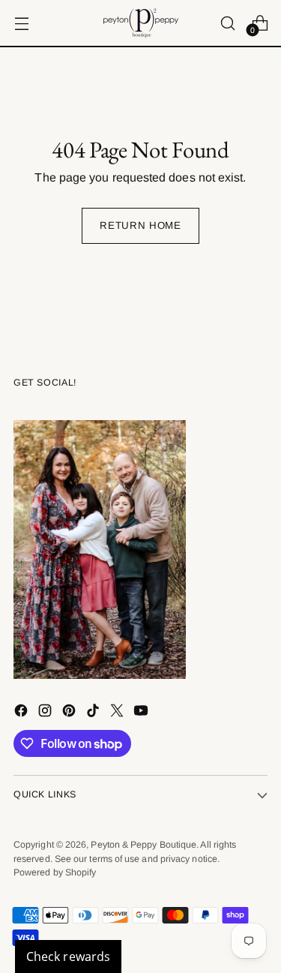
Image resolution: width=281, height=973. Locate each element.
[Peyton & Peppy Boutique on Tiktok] (94, 713)
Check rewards (68, 956)
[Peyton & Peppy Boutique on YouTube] (142, 713)
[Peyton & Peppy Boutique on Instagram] (46, 713)
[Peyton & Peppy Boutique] (140, 23)
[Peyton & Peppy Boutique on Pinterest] (70, 713)
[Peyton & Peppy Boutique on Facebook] (22, 713)
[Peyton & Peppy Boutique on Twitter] (118, 713)
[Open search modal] (227, 23)
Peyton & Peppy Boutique (143, 844)
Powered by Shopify (54, 872)
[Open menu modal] (21, 23)
